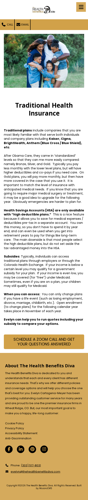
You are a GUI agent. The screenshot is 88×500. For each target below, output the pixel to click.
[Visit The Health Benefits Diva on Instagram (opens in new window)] (44, 449)
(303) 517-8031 (31, 465)
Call (9, 25)
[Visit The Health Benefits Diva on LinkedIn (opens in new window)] (20, 449)
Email (25, 25)
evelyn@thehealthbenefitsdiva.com (35, 472)
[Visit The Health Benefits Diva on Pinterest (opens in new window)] (32, 449)
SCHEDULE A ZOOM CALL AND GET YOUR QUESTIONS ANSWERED (44, 342)
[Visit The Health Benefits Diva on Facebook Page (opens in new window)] (9, 449)
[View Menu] (81, 7)
